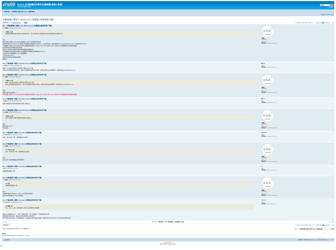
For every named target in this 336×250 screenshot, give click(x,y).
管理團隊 (300, 239)
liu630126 (7, 202)
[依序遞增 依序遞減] (179, 221)
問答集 (323, 14)
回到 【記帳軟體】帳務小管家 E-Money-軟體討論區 (16, 228)
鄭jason (7, 65)
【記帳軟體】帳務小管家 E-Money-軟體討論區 (22, 11)
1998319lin (7, 134)
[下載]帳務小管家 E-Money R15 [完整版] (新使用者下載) (28, 19)
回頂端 (332, 60)
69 (327, 22)
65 (318, 22)
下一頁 (331, 222)
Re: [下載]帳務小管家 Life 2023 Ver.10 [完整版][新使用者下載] (27, 26)
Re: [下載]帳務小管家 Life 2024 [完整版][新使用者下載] (22, 133)
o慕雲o (6, 28)
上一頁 (4, 222)
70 (329, 22)
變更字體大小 (332, 11)
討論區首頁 (7, 11)
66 (321, 22)
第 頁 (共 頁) (306, 22)
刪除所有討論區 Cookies (309, 239)
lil (5, 168)
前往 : (296, 229)
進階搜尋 (331, 7)
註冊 (328, 14)
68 (325, 22)
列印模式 (329, 11)
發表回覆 (4, 22)
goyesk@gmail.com (69, 70)
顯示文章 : (155, 221)
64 (316, 22)
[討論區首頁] (9, 4)
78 (333, 22)
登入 (332, 14)
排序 (166, 221)
